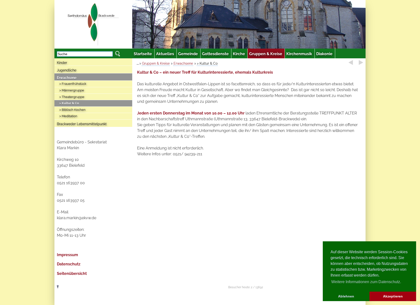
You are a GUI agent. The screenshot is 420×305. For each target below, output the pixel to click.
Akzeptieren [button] (393, 296)
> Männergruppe (71, 90)
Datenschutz (68, 264)
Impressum (67, 255)
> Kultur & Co (69, 103)
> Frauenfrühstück (72, 84)
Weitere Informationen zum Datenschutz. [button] (366, 282)
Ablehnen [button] (346, 296)
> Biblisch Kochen (72, 110)
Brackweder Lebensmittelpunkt (82, 124)
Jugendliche (66, 70)
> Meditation (68, 116)
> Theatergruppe (71, 97)
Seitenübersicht (72, 273)
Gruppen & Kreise (156, 63)
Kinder (62, 63)
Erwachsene (66, 78)
